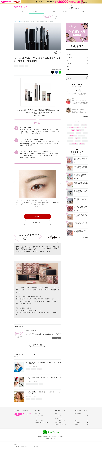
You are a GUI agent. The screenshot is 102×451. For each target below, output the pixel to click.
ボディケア (69, 60)
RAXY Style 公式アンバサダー (32, 384)
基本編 (33, 398)
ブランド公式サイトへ (37, 223)
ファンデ (84, 141)
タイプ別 (82, 143)
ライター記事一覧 (56, 338)
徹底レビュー (79, 130)
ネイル (68, 66)
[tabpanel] (37, 187)
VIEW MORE (85, 116)
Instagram (77, 418)
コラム (68, 70)
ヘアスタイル (72, 135)
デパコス (77, 141)
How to (28, 369)
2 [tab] (37, 206)
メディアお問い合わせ (59, 415)
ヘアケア (69, 63)
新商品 (16, 66)
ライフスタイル (73, 143)
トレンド (33, 369)
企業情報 (40, 436)
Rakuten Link (77, 422)
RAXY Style (36, 11)
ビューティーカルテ (39, 420)
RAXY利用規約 (58, 422)
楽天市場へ (37, 216)
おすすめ (76, 124)
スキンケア (69, 51)
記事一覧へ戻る (37, 345)
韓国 (73, 130)
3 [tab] (40, 206)
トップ (21, 11)
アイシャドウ (70, 133)
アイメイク (19, 64)
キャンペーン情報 (51, 11)
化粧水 (84, 138)
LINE (76, 420)
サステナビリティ (34, 446)
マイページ (37, 418)
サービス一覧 (16, 446)
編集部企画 (84, 124)
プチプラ (70, 138)
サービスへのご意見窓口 (60, 420)
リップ (85, 133)
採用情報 (62, 436)
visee (26, 66)
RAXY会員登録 (78, 413)
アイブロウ (21, 66)
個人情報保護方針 (46, 436)
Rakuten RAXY (20, 7)
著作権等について (55, 436)
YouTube (76, 424)
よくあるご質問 (80, 11)
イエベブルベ (81, 135)
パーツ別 (77, 138)
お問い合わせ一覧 (24, 446)
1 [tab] (35, 206)
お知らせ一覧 (58, 413)
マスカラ (41, 384)
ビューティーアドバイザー (41, 422)
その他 (68, 73)
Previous (14, 182)
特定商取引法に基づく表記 (60, 424)
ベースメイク (70, 54)
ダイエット (70, 141)
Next (61, 182)
